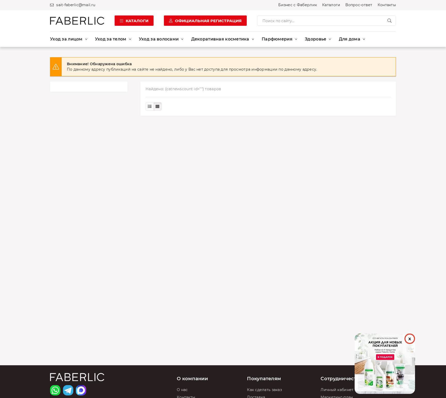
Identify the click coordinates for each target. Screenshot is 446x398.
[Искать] (389, 20)
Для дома (349, 39)
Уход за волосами (159, 39)
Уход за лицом (66, 39)
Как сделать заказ (264, 389)
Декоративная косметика (220, 39)
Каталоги (331, 5)
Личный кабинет (337, 389)
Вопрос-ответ (358, 5)
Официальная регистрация (208, 20)
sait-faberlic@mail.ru (75, 5)
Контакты (387, 5)
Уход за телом (110, 39)
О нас (182, 389)
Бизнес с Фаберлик (297, 5)
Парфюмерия (277, 39)
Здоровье (315, 39)
